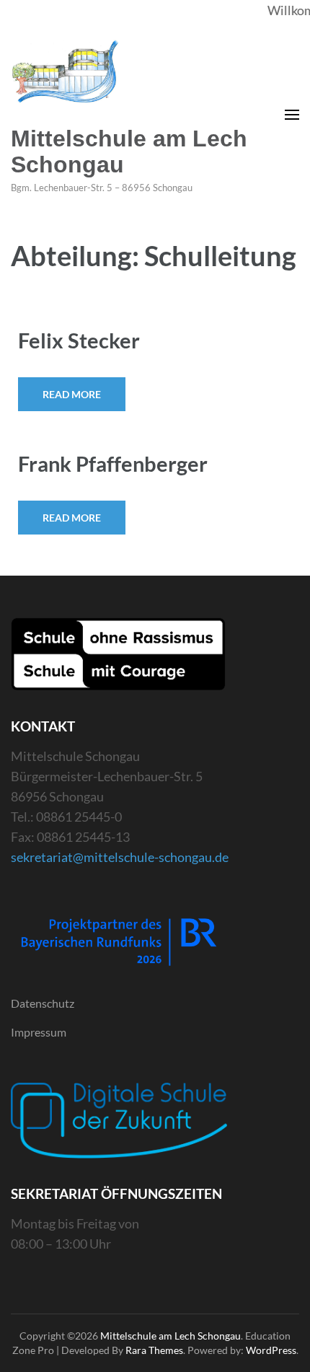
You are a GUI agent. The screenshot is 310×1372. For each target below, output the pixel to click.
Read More (72, 394)
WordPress (271, 1350)
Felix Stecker (79, 340)
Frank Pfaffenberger (113, 463)
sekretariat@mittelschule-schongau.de (120, 857)
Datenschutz (42, 1003)
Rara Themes (154, 1350)
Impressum (38, 1032)
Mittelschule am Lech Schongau (129, 151)
